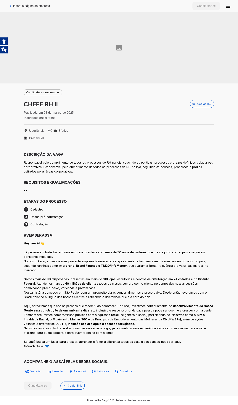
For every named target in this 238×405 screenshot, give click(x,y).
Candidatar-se (206, 5)
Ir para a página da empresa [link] (31, 5)
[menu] (228, 6)
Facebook (80, 371)
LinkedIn (57, 371)
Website (35, 371)
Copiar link (204, 103)
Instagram (103, 371)
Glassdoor (126, 371)
